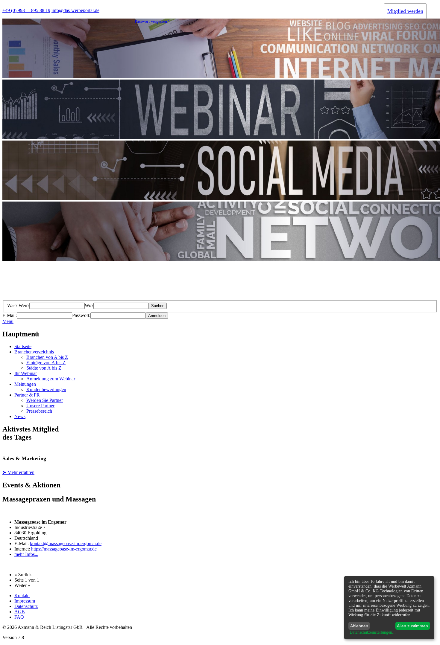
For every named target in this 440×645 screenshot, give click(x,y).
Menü (7, 321)
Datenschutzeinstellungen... (373, 632)
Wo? (89, 305)
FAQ (19, 617)
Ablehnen (359, 625)
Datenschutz (26, 606)
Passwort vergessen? (152, 21)
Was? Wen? (18, 305)
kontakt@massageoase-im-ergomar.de (65, 543)
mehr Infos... (26, 554)
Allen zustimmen (412, 625)
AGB (19, 611)
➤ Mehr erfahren (18, 472)
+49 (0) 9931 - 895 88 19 (26, 10)
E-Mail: (9, 315)
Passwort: (81, 315)
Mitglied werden (405, 11)
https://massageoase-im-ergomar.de (64, 548)
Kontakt (22, 595)
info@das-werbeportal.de (75, 10)
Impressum (24, 600)
